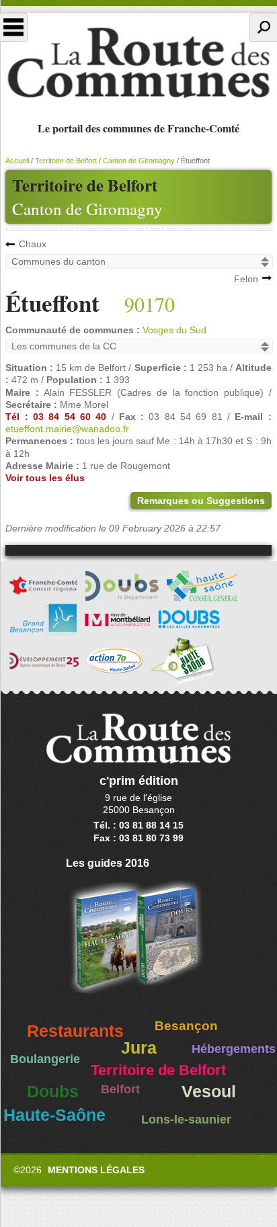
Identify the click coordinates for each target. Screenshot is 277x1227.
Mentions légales (96, 1170)
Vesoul (209, 1092)
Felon (246, 278)
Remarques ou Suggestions (201, 500)
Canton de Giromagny (87, 209)
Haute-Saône (54, 1115)
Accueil (17, 161)
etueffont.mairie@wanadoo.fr (67, 428)
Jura (139, 1048)
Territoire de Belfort (66, 161)
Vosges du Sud (174, 330)
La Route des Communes (138, 63)
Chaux (32, 244)
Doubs (53, 1092)
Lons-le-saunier (186, 1119)
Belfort (120, 1089)
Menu (14, 27)
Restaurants (75, 1031)
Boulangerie (45, 1059)
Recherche (263, 27)
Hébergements (234, 1049)
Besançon (186, 1026)
